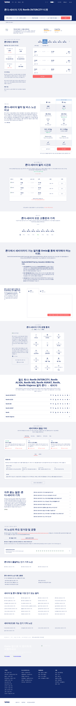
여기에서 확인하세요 (48, 207)
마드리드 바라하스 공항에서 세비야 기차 (29, 606)
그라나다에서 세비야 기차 (9, 611)
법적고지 (17, 702)
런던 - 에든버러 (58, 680)
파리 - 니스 (57, 674)
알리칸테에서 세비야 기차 (60, 606)
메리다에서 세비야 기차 (9, 614)
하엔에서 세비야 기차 (25, 614)
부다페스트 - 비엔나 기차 (10, 678)
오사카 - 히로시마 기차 (9, 693)
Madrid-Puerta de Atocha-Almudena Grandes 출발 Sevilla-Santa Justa (33, 533)
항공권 (19, 2)
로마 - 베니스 (58, 676)
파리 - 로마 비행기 (42, 674)
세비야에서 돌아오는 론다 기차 (11, 580)
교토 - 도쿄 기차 (8, 691)
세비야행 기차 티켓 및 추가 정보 (11, 584)
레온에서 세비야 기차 (25, 611)
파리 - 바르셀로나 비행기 (43, 678)
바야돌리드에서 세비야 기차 (61, 611)
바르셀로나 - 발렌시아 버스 (27, 678)
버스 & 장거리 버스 (25, 670)
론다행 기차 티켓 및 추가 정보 (44, 582)
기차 (12, 2)
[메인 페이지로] (8, 2)
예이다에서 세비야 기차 (60, 614)
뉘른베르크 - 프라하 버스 (26, 674)
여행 (56, 670)
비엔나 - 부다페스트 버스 (26, 680)
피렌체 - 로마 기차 (8, 680)
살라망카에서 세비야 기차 (43, 608)
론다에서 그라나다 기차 (9, 566)
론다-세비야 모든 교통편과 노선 (11, 582)
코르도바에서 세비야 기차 (43, 611)
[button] (35, 18)
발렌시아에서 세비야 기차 (43, 603)
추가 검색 (9, 52)
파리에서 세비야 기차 (42, 600)
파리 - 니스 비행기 (42, 676)
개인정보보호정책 (31, 702)
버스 (16, 2)
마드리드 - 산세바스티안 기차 (11, 674)
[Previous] (20, 230)
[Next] (69, 41)
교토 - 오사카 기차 (8, 689)
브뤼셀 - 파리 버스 (25, 676)
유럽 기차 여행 (17, 637)
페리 (23, 2)
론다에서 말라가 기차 (25, 598)
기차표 (6, 670)
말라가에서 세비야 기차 (43, 606)
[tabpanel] (50, 306)
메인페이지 (6, 637)
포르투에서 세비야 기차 (60, 603)
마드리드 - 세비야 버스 (26, 682)
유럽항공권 (40, 670)
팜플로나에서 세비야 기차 (26, 608)
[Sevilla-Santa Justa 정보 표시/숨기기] (69, 551)
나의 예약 (59, 2)
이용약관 (23, 702)
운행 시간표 (9, 67)
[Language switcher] (52, 2)
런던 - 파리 (57, 684)
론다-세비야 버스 (42, 580)
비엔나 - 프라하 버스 (25, 672)
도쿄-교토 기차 (8, 682)
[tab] (36, 45)
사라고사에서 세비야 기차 (9, 606)
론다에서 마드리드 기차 (26, 566)
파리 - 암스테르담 (59, 672)
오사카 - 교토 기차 (8, 686)
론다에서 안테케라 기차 (26, 600)
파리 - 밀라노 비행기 (42, 672)
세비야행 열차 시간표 (26, 637)
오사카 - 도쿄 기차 (8, 687)
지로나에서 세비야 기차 (43, 614)
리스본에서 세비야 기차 (26, 603)
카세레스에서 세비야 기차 (60, 608)
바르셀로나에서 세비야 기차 (10, 603)
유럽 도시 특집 (58, 678)
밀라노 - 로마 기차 (8, 676)
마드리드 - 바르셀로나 (60, 682)
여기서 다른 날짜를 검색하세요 (38, 199)
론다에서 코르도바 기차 (43, 566)
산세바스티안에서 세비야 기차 (10, 608)
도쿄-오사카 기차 (8, 684)
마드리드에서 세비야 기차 (60, 600)
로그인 (70, 2)
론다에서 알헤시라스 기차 (9, 600)
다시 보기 (37, 173)
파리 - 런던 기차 (8, 672)
